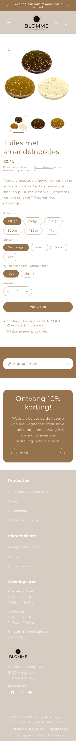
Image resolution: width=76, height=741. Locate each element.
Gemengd (16, 247)
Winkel (14, 556)
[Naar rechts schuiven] (71, 124)
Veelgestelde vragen (24, 547)
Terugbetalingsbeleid (29, 722)
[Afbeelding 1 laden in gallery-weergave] (18, 123)
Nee (11, 273)
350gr (53, 221)
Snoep (13, 501)
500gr (13, 230)
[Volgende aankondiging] (68, 5)
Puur (39, 247)
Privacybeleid (56, 722)
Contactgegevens (22, 735)
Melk (59, 247)
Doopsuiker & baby (23, 520)
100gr (12, 221)
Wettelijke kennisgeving (54, 735)
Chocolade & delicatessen (28, 492)
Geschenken (18, 511)
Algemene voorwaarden (28, 728)
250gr (33, 221)
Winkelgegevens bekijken (27, 331)
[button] (8, 22)
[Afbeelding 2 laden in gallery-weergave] (38, 123)
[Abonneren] (59, 453)
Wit (11, 257)
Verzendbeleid (58, 728)
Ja (27, 273)
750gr (33, 230)
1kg (52, 230)
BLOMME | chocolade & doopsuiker (43, 717)
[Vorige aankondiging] (7, 5)
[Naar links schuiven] (4, 124)
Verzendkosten (43, 167)
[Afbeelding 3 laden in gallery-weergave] (57, 123)
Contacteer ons (20, 566)
